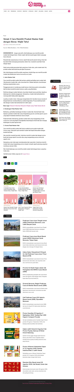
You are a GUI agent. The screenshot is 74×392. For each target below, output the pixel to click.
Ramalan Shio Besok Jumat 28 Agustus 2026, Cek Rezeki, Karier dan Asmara (35, 364)
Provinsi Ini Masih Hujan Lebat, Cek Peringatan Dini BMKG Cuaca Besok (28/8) (35, 270)
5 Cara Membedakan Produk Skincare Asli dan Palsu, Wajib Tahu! (24, 189)
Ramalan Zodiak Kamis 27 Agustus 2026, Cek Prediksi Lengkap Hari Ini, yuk (64, 96)
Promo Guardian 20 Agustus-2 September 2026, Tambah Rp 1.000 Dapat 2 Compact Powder (34, 315)
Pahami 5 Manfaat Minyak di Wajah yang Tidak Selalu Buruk (27, 106)
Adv (9, 11)
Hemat (36, 11)
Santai (50, 11)
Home (5, 11)
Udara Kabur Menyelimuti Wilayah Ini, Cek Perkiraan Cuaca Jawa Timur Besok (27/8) (35, 254)
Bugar (46, 11)
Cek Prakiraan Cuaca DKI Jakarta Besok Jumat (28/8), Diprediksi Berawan (33, 299)
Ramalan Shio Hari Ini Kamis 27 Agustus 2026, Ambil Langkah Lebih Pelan (64, 88)
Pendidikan (13, 11)
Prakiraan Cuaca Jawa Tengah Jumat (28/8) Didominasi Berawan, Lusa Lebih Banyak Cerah (35, 222)
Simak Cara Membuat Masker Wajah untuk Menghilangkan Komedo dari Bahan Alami (39, 190)
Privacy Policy (48, 383)
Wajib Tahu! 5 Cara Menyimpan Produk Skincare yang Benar (38, 209)
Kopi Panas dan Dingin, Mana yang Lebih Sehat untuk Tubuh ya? (65, 119)
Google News (26, 154)
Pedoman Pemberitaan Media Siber (37, 383)
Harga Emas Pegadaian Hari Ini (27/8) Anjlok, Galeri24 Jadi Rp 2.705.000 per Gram (64, 104)
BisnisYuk (25, 11)
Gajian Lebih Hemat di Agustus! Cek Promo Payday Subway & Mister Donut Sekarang (34, 331)
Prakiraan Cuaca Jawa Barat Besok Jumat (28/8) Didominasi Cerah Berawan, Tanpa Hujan (34, 238)
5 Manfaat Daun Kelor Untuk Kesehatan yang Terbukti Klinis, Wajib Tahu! (10, 189)
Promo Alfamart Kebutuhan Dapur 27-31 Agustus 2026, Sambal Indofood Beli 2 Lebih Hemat (34, 348)
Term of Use (25, 383)
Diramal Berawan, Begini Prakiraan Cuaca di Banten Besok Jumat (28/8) (35, 284)
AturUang (30, 11)
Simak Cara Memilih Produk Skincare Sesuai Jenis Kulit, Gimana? (10, 209)
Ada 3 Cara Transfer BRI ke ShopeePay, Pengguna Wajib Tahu (25, 209)
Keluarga (41, 11)
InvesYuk (19, 11)
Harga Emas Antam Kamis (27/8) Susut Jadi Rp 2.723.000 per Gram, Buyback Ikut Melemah (64, 112)
